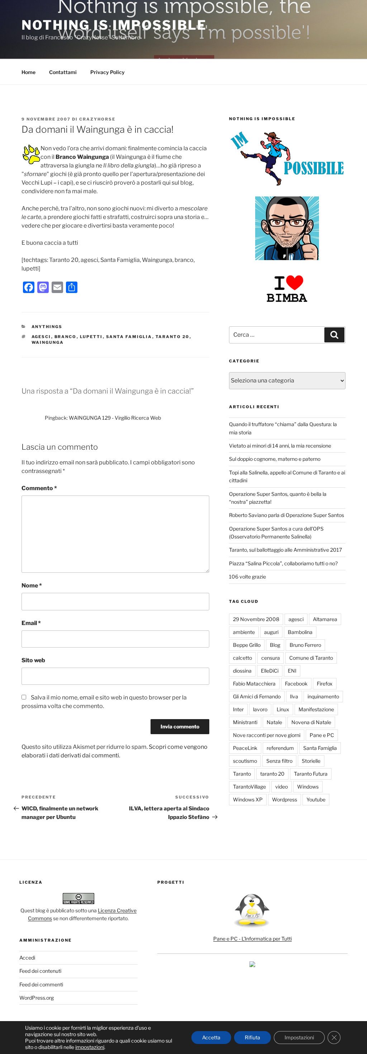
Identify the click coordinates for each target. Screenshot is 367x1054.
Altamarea (325, 619)
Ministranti (245, 722)
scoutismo (245, 761)
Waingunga (48, 342)
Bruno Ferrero (305, 645)
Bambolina (300, 632)
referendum (280, 748)
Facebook (296, 683)
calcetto (242, 658)
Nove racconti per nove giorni (266, 735)
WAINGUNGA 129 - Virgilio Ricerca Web (115, 418)
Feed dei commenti (41, 984)
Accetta (211, 1037)
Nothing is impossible (114, 25)
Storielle (311, 761)
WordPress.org (36, 998)
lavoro (260, 709)
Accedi (27, 958)
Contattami (63, 72)
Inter (238, 709)
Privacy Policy (107, 72)
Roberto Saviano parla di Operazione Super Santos (286, 515)
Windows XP (248, 799)
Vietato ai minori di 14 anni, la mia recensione (280, 446)
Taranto (242, 774)
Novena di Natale (311, 722)
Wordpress (284, 799)
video (281, 787)
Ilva (294, 696)
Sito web (33, 660)
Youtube (315, 799)
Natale (274, 722)
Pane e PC (322, 735)
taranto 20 (173, 336)
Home (28, 72)
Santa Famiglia (129, 336)
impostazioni (89, 1047)
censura (270, 658)
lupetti (91, 336)
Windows (308, 787)
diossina (242, 671)
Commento (39, 488)
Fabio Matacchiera (254, 683)
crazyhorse (97, 119)
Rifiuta (252, 1037)
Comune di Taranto (311, 658)
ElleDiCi (269, 671)
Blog (275, 645)
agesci (41, 336)
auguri (271, 632)
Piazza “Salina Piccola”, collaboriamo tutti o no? (283, 563)
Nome (32, 585)
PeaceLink (245, 748)
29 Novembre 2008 (256, 619)
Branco (65, 336)
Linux (283, 709)
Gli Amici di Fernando (257, 696)
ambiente (244, 632)
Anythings (47, 326)
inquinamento (323, 696)
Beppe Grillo (247, 645)
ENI (292, 671)
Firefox (325, 683)
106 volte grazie (247, 577)
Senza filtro (279, 761)
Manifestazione (316, 709)
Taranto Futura (311, 774)
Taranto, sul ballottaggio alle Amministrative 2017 (285, 550)
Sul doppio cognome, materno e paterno (274, 459)
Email (31, 623)
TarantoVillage (249, 787)
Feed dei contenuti (40, 971)
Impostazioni (299, 1037)
